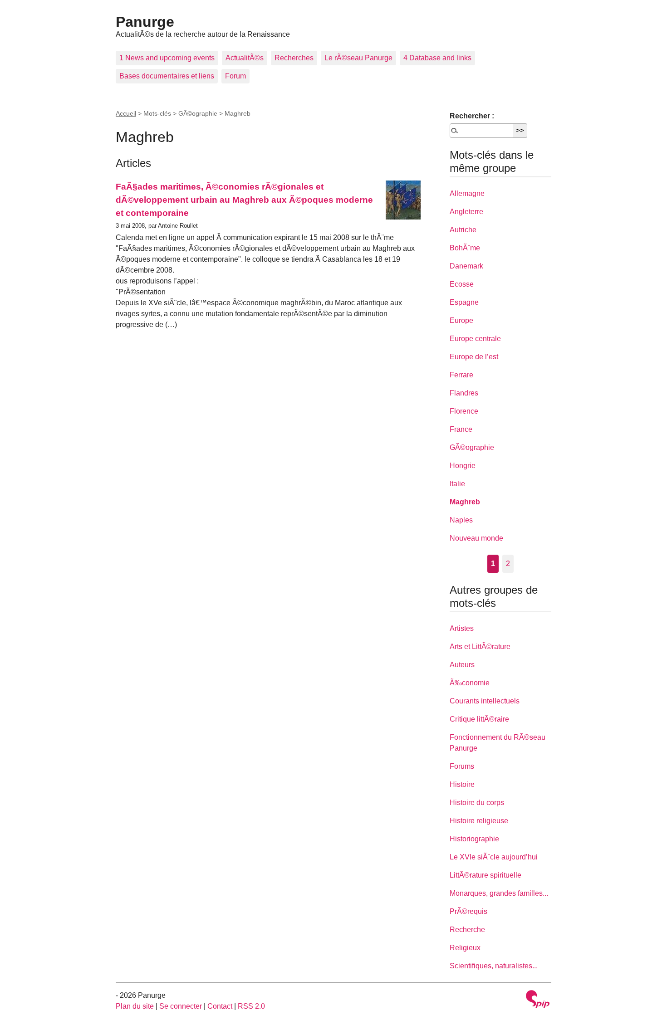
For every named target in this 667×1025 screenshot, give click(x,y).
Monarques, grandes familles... (499, 893)
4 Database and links (437, 58)
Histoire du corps (477, 802)
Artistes (462, 628)
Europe (461, 320)
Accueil (126, 113)
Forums (462, 766)
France (461, 429)
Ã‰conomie (470, 683)
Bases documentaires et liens (166, 76)
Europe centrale (475, 338)
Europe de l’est (474, 357)
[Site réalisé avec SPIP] (537, 1000)
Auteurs (462, 665)
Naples (461, 520)
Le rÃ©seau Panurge (358, 58)
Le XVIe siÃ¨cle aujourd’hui (494, 857)
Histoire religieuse (479, 821)
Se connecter (180, 1006)
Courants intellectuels (485, 701)
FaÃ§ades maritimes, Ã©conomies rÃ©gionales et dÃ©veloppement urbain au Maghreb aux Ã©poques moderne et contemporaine (244, 200)
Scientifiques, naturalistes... (494, 966)
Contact (219, 1006)
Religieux (465, 948)
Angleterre (466, 211)
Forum (235, 76)
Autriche (463, 230)
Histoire (462, 784)
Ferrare (461, 375)
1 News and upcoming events (167, 58)
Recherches (294, 58)
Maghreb (465, 502)
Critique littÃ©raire (479, 719)
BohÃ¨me (465, 248)
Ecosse (462, 284)
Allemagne (467, 193)
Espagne (464, 302)
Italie (457, 484)
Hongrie (463, 465)
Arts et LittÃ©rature (480, 646)
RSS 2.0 (251, 1006)
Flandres (464, 393)
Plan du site (135, 1006)
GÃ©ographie (472, 447)
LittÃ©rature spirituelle (485, 875)
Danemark (466, 266)
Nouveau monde (476, 538)
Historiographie (474, 839)
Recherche (467, 929)
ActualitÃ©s (245, 58)
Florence (464, 411)
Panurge (145, 22)
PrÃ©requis (468, 911)
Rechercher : (472, 116)
